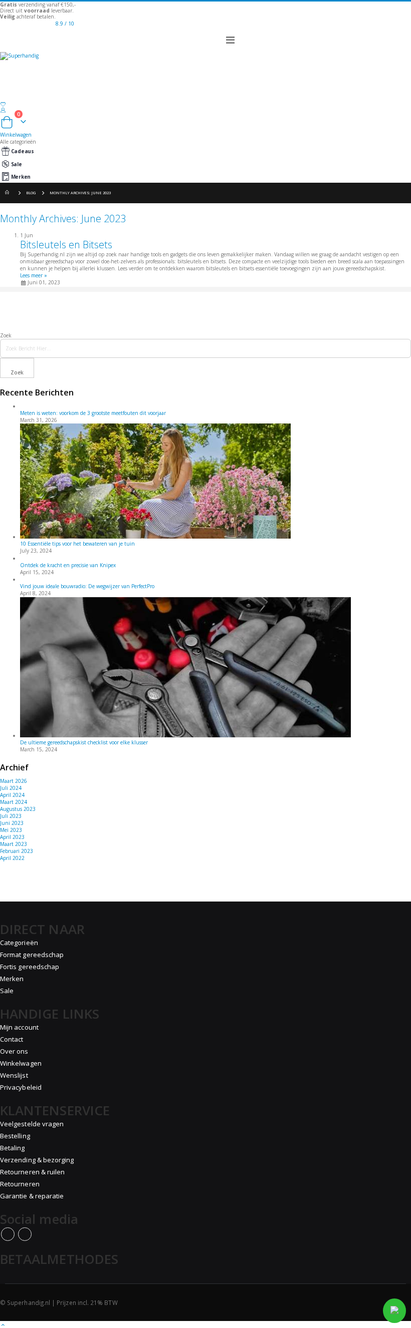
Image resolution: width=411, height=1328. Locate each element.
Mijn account (19, 1027)
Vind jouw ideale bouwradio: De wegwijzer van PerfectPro (87, 586)
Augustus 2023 (18, 808)
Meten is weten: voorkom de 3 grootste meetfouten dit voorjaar (93, 412)
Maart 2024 (13, 801)
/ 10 (65, 23)
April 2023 (12, 836)
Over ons (14, 1051)
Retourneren (20, 1183)
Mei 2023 (11, 829)
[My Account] (205, 110)
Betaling (12, 1147)
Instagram (25, 1234)
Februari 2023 (16, 850)
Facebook (8, 1234)
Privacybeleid (21, 1087)
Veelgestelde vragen (32, 1123)
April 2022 (12, 857)
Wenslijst (14, 1075)
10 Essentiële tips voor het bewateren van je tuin (77, 543)
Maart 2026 (13, 780)
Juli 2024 (11, 787)
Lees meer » (33, 275)
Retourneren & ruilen (32, 1171)
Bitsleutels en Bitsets (66, 244)
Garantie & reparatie (32, 1195)
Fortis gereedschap (29, 966)
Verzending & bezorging (37, 1159)
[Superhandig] (205, 64)
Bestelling (15, 1135)
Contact (11, 1039)
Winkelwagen (21, 1063)
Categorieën (19, 942)
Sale (16, 164)
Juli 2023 (11, 815)
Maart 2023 (13, 843)
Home (8, 193)
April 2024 (12, 794)
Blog (31, 192)
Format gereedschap (32, 954)
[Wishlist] (205, 104)
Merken (21, 176)
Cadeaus (22, 151)
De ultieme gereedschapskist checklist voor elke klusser (84, 742)
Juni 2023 (12, 822)
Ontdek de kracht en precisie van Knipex (68, 565)
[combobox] (205, 348)
